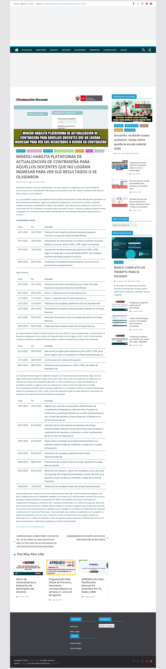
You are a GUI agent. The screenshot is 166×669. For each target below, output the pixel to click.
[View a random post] (149, 50)
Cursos (123, 50)
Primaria (89, 151)
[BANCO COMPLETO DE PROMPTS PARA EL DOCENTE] (132, 247)
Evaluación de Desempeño (64, 151)
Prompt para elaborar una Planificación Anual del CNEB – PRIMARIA (139, 339)
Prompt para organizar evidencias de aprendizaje (139, 305)
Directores (41, 50)
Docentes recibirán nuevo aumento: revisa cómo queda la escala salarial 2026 (132, 141)
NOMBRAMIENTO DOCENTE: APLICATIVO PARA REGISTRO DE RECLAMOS (86, 538)
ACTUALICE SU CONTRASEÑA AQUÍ (30, 527)
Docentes (66, 50)
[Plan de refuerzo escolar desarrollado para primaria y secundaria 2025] (120, 186)
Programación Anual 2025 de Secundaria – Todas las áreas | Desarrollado (138, 167)
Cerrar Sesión (75, 648)
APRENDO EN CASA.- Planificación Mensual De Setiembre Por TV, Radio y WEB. (93, 585)
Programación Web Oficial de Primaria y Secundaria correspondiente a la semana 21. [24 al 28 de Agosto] (60, 587)
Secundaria (99, 151)
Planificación (110, 50)
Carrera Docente (132, 126)
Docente (54, 50)
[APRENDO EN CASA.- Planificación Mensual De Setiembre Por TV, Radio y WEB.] (93, 561)
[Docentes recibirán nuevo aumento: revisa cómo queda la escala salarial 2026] (132, 111)
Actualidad (27, 50)
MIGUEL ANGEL (133, 153)
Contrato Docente (34, 151)
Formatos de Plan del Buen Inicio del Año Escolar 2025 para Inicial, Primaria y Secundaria (140, 203)
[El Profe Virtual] (17, 50)
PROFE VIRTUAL (23, 182)
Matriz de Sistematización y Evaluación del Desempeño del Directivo (26, 585)
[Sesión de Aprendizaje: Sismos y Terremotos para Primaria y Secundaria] (120, 324)
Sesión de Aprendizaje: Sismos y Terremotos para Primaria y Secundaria (139, 322)
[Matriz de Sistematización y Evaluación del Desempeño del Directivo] (28, 561)
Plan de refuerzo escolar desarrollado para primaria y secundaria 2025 (139, 185)
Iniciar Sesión (75, 643)
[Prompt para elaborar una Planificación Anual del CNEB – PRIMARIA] (120, 341)
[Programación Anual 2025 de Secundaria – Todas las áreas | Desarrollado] (120, 168)
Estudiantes (80, 50)
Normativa (95, 50)
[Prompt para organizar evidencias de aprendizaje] (120, 307)
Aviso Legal (74, 631)
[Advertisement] (83, 23)
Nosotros (74, 626)
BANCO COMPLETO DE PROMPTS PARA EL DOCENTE (129, 271)
